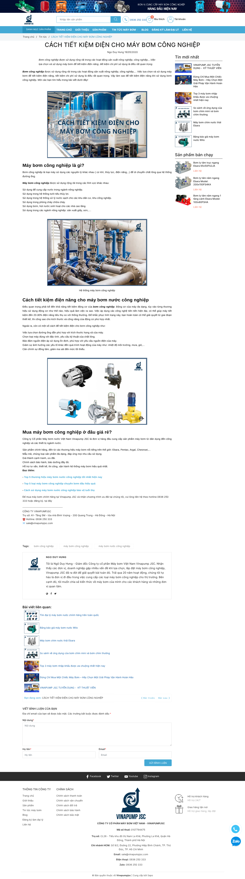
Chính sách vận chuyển (69, 800)
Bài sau (163, 698)
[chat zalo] (236, 841)
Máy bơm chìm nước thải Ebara (57, 640)
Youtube (133, 776)
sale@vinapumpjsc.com (135, 854)
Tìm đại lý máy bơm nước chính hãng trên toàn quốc (69, 615)
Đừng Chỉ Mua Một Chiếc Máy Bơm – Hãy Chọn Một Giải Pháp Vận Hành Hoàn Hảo (87, 677)
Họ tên (26, 749)
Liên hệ (187, 29)
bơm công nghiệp (44, 546)
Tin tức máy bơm (124, 29)
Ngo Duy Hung (56, 557)
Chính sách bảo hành (68, 810)
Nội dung (28, 720)
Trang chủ (64, 29)
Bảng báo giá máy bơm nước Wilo (59, 627)
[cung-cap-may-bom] (122, 6)
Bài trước (149, 698)
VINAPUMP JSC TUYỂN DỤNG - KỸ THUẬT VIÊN (68, 688)
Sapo (150, 875)
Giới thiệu (82, 29)
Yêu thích (158, 19)
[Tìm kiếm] (115, 19)
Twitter (114, 776)
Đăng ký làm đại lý (165, 29)
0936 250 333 (138, 19)
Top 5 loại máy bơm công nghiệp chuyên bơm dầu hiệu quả (59, 483)
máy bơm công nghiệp (76, 546)
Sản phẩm (99, 29)
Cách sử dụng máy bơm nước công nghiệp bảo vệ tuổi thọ (59, 490)
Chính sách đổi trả (66, 805)
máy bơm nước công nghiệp (114, 546)
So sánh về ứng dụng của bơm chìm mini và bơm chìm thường (75, 653)
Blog (145, 29)
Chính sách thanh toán (69, 795)
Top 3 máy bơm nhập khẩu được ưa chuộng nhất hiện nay (72, 666)
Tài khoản (180, 19)
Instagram (153, 776)
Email (102, 749)
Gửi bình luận (158, 762)
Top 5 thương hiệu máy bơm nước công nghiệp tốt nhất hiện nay (63, 477)
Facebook (95, 776)
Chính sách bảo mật (67, 815)
